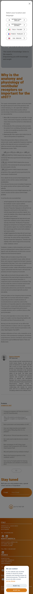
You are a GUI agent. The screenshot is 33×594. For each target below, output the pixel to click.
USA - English (17, 38)
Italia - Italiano (17, 29)
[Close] (29, 3)
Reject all (16, 585)
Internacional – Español (17, 25)
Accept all (16, 590)
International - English (17, 20)
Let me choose (10, 581)
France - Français (17, 34)
